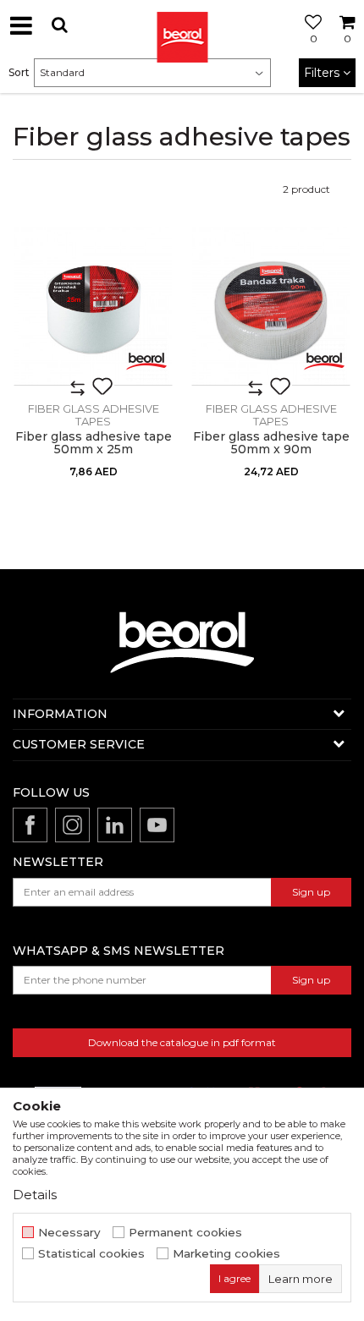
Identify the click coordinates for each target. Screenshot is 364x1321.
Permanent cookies (185, 1232)
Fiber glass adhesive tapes (93, 415)
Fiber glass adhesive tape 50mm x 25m (93, 443)
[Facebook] (30, 824)
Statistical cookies (91, 1253)
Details (35, 1195)
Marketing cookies (226, 1253)
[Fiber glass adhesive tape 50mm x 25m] (93, 306)
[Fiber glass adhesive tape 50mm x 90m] (271, 306)
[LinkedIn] (114, 824)
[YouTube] (157, 824)
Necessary (69, 1232)
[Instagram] (72, 824)
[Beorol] (182, 25)
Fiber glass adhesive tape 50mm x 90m (271, 443)
